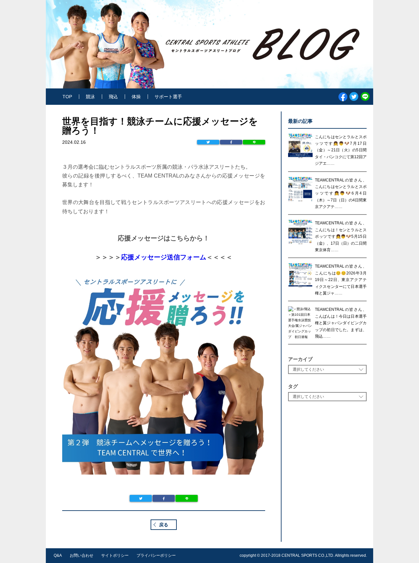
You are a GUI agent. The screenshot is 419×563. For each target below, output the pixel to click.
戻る (163, 524)
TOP (67, 96)
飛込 (113, 96)
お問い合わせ (81, 555)
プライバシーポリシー (156, 555)
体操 (136, 96)
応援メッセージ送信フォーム (163, 257)
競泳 (90, 96)
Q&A (58, 555)
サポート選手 (168, 96)
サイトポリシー (115, 555)
